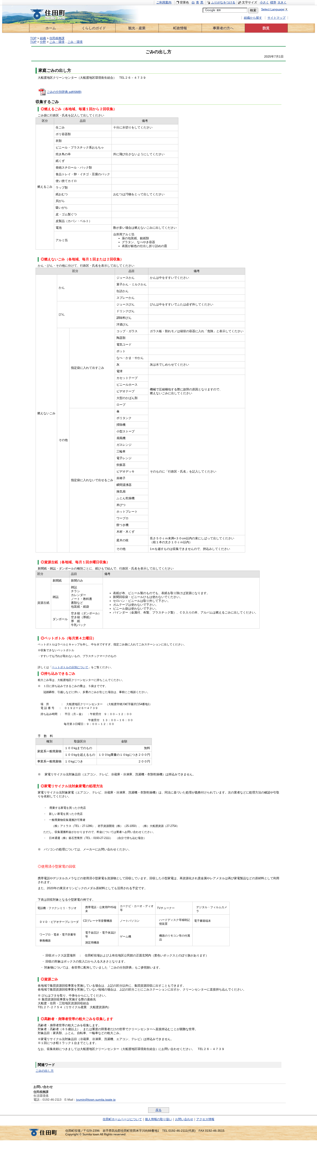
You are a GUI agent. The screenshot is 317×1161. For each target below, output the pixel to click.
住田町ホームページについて (122, 1119)
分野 (43, 42)
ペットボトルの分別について (70, 667)
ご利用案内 (163, 2)
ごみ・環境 (56, 42)
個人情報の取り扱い (158, 1119)
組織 (43, 38)
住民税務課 (56, 38)
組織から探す (253, 17)
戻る (158, 1110)
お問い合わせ (184, 1119)
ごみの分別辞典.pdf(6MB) (64, 92)
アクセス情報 (205, 1119)
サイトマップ (276, 17)
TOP (33, 38)
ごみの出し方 (45, 1070)
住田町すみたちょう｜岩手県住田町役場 (51, 14)
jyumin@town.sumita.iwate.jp (96, 1099)
